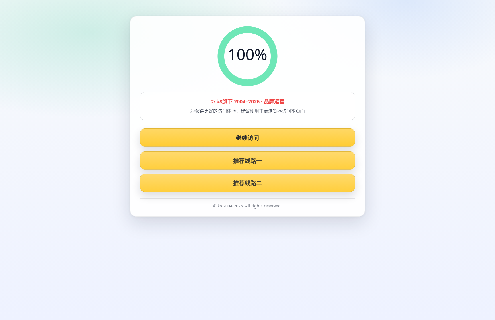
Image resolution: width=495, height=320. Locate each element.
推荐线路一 (247, 161)
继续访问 (247, 138)
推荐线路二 (247, 183)
